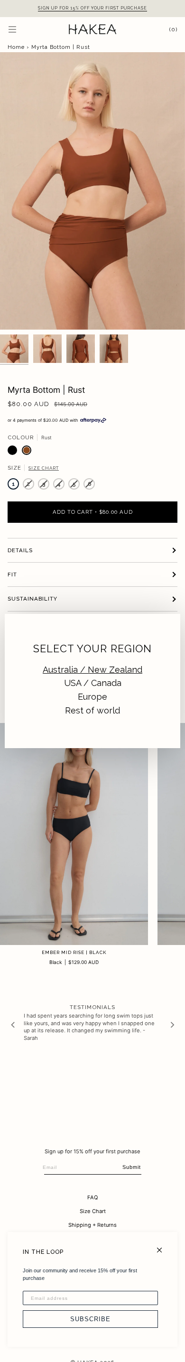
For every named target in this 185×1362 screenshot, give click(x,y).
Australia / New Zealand (92, 670)
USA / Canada (92, 683)
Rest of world (92, 710)
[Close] (163, 1246)
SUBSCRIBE (90, 1319)
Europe (92, 697)
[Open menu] (22, 29)
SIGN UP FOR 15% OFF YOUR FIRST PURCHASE (92, 8)
